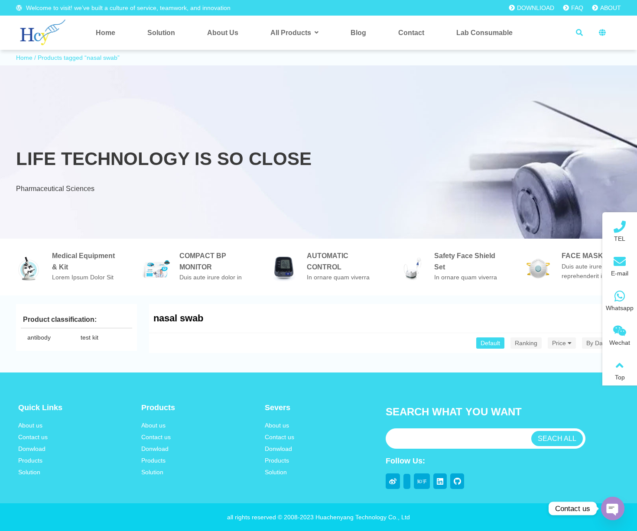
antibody (39, 337)
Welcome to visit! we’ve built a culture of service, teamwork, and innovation (127, 7)
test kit (89, 337)
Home (24, 57)
